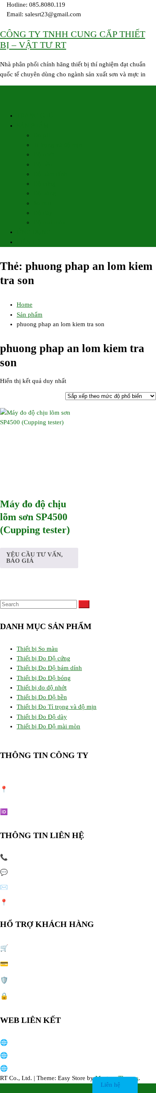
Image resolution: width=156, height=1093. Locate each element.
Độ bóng (44, 193)
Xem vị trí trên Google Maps (69, 902)
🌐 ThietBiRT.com (24, 1055)
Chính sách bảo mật (36, 996)
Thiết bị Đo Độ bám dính (49, 668)
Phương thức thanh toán (41, 963)
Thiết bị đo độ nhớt (42, 687)
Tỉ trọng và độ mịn (57, 144)
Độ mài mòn (49, 222)
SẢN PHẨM (33, 125)
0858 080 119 (59, 857)
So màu (43, 203)
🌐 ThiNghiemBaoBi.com (34, 1068)
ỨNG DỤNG (34, 232)
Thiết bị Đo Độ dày (42, 716)
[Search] (84, 604)
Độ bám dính (50, 174)
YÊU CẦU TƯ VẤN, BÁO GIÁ (34, 557)
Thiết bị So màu (37, 648)
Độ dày (42, 212)
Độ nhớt (43, 154)
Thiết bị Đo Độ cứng (43, 658)
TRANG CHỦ (35, 115)
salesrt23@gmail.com (58, 887)
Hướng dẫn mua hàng (38, 948)
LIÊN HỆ (29, 242)
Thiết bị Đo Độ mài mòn (48, 726)
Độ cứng (44, 183)
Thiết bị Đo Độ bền (42, 697)
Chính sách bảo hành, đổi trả (47, 980)
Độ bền (42, 164)
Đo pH (42, 135)
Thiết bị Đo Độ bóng (44, 678)
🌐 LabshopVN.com (27, 1042)
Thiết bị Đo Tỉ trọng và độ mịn (57, 706)
